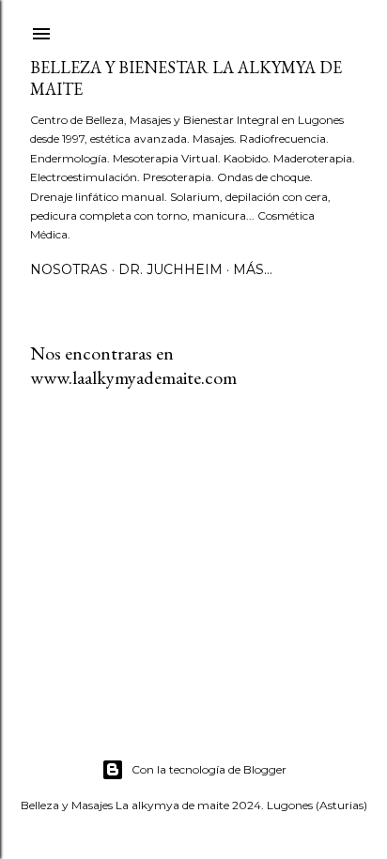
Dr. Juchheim (170, 269)
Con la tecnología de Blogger (209, 769)
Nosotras (69, 269)
